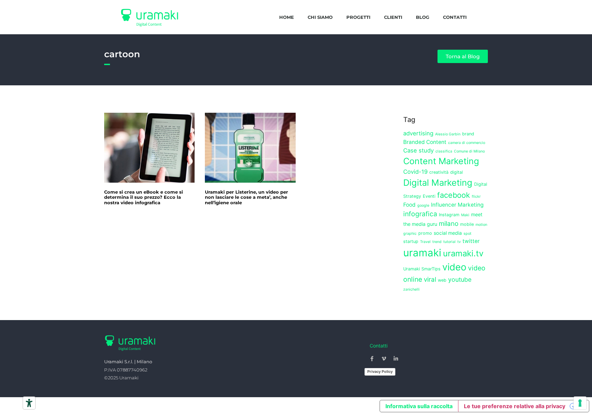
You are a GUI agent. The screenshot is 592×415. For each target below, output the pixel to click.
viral (430, 279)
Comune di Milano (469, 151)
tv (459, 242)
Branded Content (424, 142)
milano (448, 224)
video (454, 267)
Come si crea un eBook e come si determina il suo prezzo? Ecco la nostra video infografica (143, 197)
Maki (465, 215)
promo (425, 233)
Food (409, 205)
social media (448, 233)
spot (467, 233)
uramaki (422, 253)
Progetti (358, 17)
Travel (425, 242)
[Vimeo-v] (384, 358)
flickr (476, 196)
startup (410, 241)
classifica (443, 151)
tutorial (449, 242)
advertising (418, 133)
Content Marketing (441, 161)
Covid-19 (415, 171)
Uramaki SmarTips (422, 268)
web (442, 280)
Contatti (455, 17)
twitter (471, 241)
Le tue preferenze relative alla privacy (514, 406)
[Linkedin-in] (396, 358)
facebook (453, 195)
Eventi (429, 196)
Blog (422, 17)
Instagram (449, 214)
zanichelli (411, 289)
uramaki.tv (463, 253)
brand (468, 133)
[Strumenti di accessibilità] (29, 403)
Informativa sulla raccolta (419, 406)
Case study (418, 150)
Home (286, 17)
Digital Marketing (437, 182)
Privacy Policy (380, 371)
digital (456, 172)
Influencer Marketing (457, 205)
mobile (467, 224)
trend (437, 242)
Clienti (393, 17)
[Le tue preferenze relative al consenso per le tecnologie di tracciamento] (580, 403)
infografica (420, 214)
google (423, 205)
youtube (459, 279)
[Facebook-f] (372, 358)
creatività (438, 172)
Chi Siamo (320, 17)
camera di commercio (466, 143)
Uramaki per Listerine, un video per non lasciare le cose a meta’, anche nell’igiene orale (246, 197)
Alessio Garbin (447, 134)
